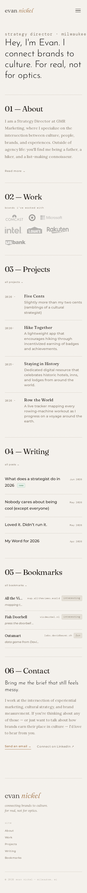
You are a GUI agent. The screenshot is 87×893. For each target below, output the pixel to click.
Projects (11, 844)
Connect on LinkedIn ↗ (55, 746)
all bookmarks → (16, 585)
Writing (10, 851)
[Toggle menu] (78, 10)
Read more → (15, 171)
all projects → (14, 282)
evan (19, 10)
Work (9, 837)
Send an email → (18, 746)
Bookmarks (13, 857)
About (9, 830)
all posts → (12, 464)
